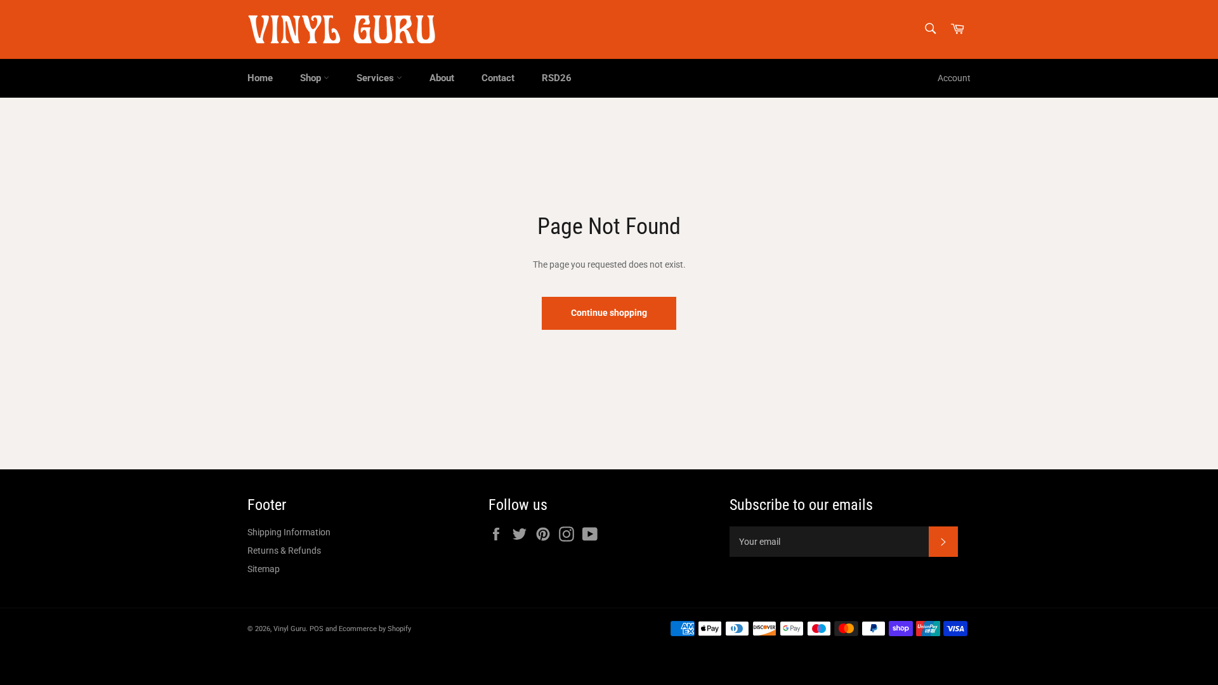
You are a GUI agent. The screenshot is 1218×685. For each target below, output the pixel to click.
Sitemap (263, 569)
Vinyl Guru (289, 629)
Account (954, 78)
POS (317, 629)
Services (376, 78)
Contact (497, 78)
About (441, 78)
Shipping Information (289, 532)
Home (260, 78)
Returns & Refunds (284, 550)
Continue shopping (609, 313)
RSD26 (557, 78)
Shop (312, 78)
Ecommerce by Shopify (375, 629)
